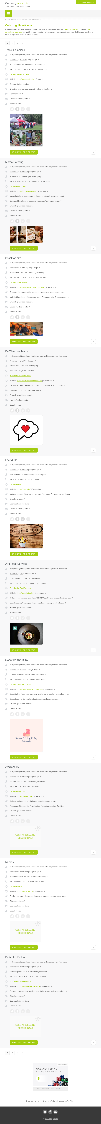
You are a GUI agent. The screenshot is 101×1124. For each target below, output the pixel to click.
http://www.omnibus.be (25, 79)
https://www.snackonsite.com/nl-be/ (30, 287)
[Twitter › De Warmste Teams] (12, 410)
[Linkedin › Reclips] (23, 916)
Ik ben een (86, 2)
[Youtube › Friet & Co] (28, 519)
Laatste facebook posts (20, 99)
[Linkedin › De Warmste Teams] (23, 410)
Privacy (55, 1119)
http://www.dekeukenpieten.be (28, 986)
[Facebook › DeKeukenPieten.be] (17, 1011)
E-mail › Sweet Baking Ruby (20, 684)
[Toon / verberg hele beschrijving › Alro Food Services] (53, 598)
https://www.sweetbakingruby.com (30, 689)
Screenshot (41, 79)
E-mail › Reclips (16, 886)
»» (22, 43)
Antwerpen (14, 59)
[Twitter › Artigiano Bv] (12, 821)
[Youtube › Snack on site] (28, 317)
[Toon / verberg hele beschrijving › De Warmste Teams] (53, 385)
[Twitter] (45, 1112)
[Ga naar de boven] (93, 152)
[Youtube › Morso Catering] (28, 221)
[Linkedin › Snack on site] (23, 317)
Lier (21, 573)
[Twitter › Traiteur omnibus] (12, 109)
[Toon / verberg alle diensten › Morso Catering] (53, 201)
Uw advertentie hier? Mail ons (50, 1089)
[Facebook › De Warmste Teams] (17, 410)
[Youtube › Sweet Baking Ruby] (28, 714)
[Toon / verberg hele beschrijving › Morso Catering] (53, 196)
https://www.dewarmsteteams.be (29, 381)
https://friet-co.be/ (24, 489)
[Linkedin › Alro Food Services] (23, 618)
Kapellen (23, 670)
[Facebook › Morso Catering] (17, 221)
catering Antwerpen (71, 29)
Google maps (33, 59)
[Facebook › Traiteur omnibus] (17, 109)
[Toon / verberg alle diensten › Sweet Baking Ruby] (53, 699)
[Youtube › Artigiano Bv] (28, 821)
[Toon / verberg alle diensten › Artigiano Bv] (53, 806)
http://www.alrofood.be (25, 593)
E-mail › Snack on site (18, 282)
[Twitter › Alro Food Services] (12, 618)
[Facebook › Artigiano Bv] (17, 821)
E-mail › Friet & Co (17, 484)
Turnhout (23, 268)
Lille (21, 361)
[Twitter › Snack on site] (12, 317)
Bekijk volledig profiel (24, 152)
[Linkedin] (55, 1112)
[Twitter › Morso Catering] (12, 221)
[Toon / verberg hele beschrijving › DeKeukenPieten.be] (53, 991)
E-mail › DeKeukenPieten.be (20, 981)
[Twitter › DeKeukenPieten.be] (12, 1011)
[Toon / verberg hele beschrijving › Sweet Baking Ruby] (53, 694)
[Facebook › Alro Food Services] (17, 618)
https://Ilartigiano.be (24, 796)
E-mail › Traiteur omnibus (19, 74)
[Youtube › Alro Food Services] (28, 618)
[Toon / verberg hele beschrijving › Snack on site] (53, 292)
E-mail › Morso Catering (19, 186)
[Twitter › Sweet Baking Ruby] (12, 714)
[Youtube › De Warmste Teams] (28, 410)
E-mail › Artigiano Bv (18, 791)
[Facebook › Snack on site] (17, 317)
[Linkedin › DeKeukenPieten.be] (23, 1011)
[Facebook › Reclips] (17, 916)
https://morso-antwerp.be (26, 191)
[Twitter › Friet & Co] (12, 519)
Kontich (23, 59)
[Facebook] (50, 1112)
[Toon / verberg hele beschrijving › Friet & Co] (53, 494)
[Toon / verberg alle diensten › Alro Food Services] (53, 603)
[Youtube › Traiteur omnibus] (28, 109)
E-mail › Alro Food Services (20, 588)
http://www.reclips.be (25, 891)
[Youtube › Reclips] (28, 916)
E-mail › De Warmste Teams (20, 376)
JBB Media (48, 1119)
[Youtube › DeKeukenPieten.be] (28, 1011)
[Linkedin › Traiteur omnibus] (23, 109)
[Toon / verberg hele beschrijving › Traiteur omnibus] (53, 84)
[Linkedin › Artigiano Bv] (23, 821)
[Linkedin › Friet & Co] (23, 519)
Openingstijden (16, 94)
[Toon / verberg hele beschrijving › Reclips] (53, 896)
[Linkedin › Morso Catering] (23, 221)
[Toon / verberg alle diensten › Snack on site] (53, 297)
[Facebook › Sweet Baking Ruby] (17, 714)
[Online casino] (52, 1064)
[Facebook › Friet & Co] (17, 519)
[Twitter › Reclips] (12, 916)
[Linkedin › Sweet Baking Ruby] (23, 714)
